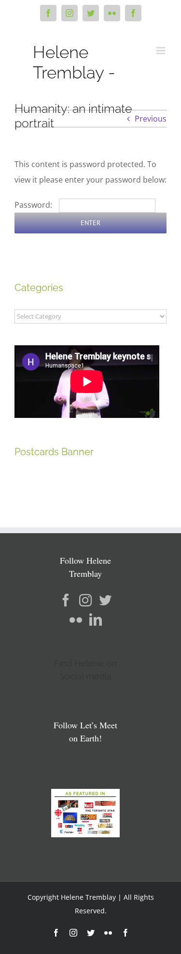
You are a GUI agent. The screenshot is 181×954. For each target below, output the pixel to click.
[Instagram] (85, 600)
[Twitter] (105, 600)
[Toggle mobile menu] (161, 51)
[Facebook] (65, 600)
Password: (34, 205)
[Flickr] (76, 619)
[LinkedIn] (95, 619)
